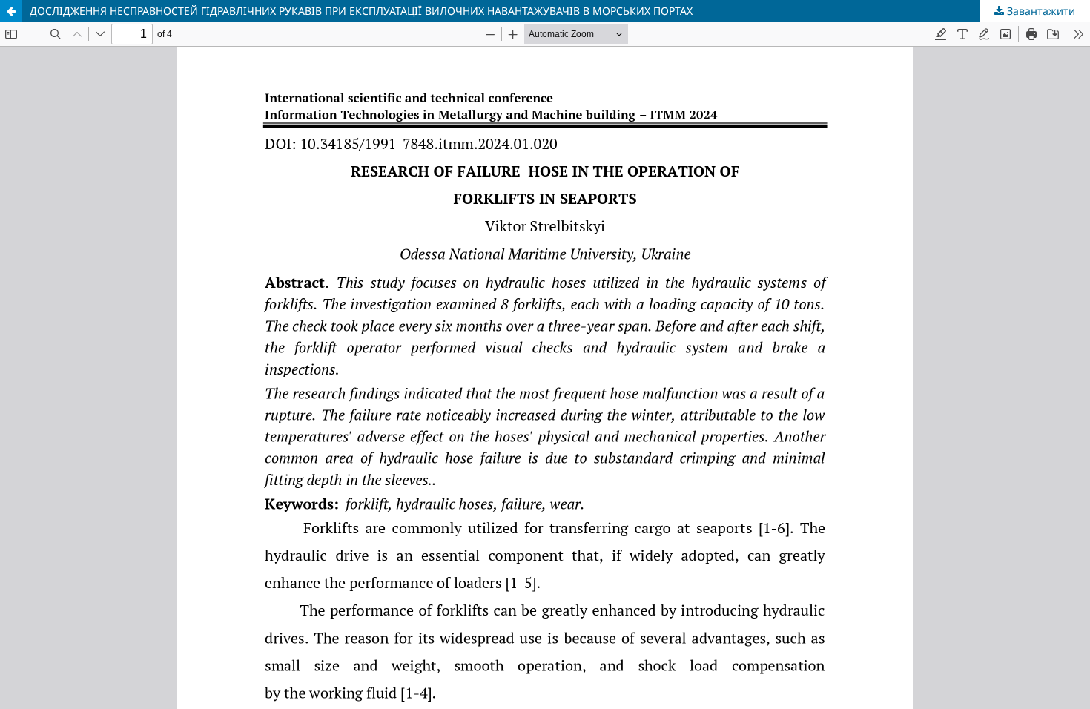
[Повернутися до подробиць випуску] (11, 11)
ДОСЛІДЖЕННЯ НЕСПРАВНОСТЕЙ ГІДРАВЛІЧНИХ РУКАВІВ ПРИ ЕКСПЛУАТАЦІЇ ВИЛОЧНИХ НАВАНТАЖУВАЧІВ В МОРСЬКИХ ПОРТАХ (361, 11)
